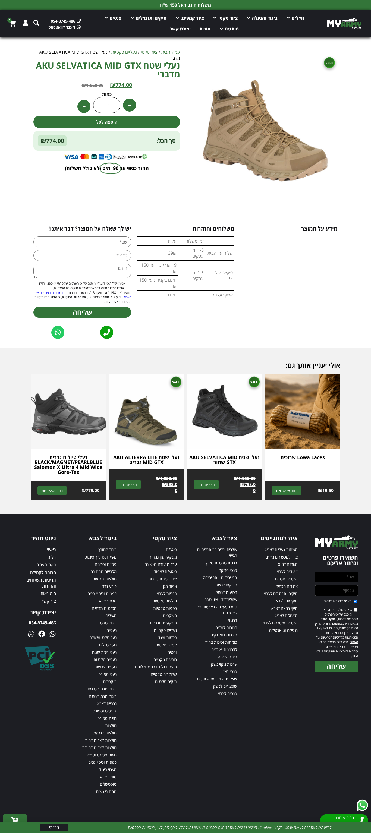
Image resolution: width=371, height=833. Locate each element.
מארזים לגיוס (288, 564)
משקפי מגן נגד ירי (163, 557)
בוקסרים (110, 681)
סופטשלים (108, 784)
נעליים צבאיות (105, 667)
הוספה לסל (107, 122)
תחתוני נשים (106, 791)
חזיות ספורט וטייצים (101, 755)
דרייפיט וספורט (105, 711)
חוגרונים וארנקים (223, 635)
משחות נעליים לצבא (281, 549)
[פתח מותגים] (221, 29)
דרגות (232, 620)
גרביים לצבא (107, 703)
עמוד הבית (170, 52)
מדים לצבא (108, 601)
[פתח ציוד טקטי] (215, 18)
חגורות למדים (226, 627)
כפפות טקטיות (165, 608)
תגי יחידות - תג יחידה (220, 577)
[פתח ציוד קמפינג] (177, 18)
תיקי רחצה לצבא (284, 608)
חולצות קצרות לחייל (101, 740)
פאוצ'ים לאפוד (165, 571)
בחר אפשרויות (286, 490)
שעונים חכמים (286, 579)
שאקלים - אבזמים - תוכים (217, 678)
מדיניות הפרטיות (140, 827)
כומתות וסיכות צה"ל (221, 642)
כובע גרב (109, 586)
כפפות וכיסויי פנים (102, 593)
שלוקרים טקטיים (164, 674)
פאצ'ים (171, 549)
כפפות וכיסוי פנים (102, 762)
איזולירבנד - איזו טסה (220, 599)
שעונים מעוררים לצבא (280, 623)
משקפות (170, 615)
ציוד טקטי (149, 52)
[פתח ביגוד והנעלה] (248, 18)
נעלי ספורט (107, 674)
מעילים (111, 615)
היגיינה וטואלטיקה (283, 630)
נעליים (111, 630)
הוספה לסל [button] (206, 484)
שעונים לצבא (287, 571)
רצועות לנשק (226, 592)
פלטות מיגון (167, 637)
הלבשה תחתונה (103, 571)
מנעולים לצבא (286, 615)
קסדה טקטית (166, 645)
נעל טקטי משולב (103, 637)
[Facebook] (41, 633)
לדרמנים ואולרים (224, 649)
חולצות (111, 725)
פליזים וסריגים (106, 564)
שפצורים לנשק (225, 686)
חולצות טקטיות (164, 601)
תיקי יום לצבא (287, 601)
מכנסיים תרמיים (104, 608)
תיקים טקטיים (166, 681)
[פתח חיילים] (288, 18)
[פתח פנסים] (106, 18)
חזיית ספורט (107, 718)
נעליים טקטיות (124, 52)
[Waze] (30, 633)
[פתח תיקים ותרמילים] (132, 18)
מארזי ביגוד (108, 769)
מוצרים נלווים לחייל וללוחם (156, 667)
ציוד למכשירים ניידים (281, 557)
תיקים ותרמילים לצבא (281, 593)
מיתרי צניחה (227, 657)
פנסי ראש (229, 671)
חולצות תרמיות (104, 579)
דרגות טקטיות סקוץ (221, 563)
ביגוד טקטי (108, 623)
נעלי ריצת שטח (104, 652)
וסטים (172, 652)
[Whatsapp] (52, 633)
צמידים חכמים (287, 586)
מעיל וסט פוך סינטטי (100, 557)
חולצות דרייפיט (105, 733)
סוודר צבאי (108, 777)
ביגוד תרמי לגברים (102, 689)
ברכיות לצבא (167, 593)
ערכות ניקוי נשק (224, 664)
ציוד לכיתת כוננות (162, 579)
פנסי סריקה (228, 570)
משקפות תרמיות (163, 623)
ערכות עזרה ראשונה (160, 564)
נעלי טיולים (108, 645)
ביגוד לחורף (107, 549)
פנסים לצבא (227, 693)
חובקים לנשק (226, 585)
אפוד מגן (170, 586)
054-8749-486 (42, 623)
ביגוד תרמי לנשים (103, 696)
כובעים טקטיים (165, 659)
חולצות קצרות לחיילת (99, 747)
